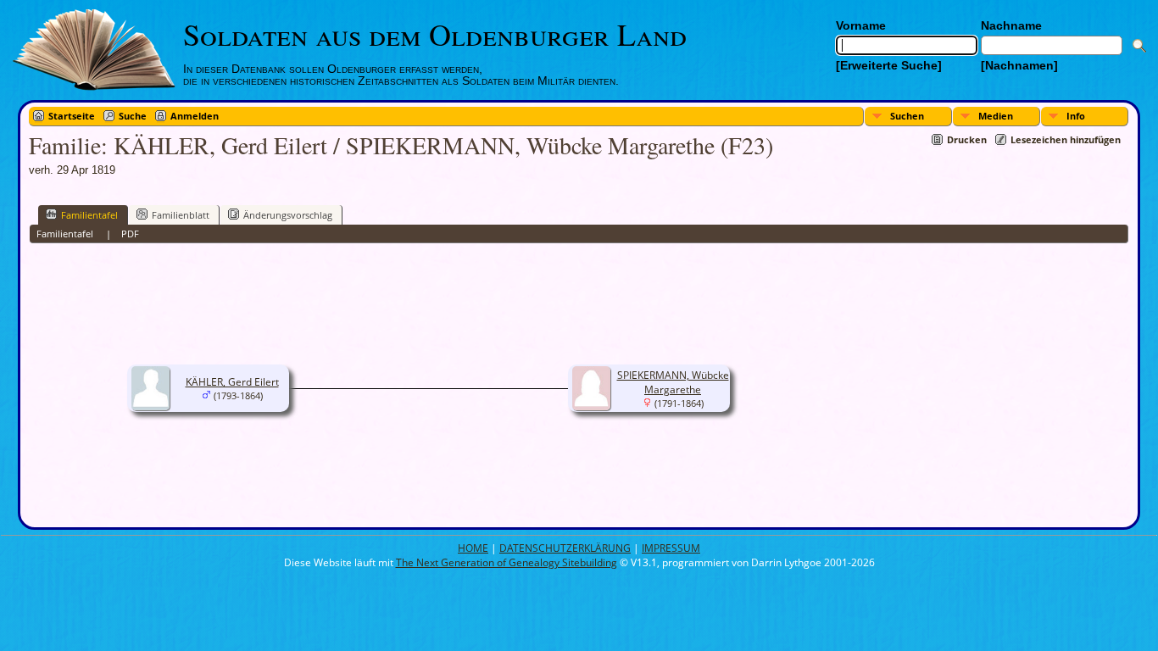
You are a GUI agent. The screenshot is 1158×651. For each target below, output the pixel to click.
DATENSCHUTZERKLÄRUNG (565, 548)
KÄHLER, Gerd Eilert (232, 382)
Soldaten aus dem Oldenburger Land (435, 34)
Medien (995, 115)
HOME (473, 548)
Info (1075, 115)
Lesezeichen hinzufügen (1065, 139)
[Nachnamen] (1019, 65)
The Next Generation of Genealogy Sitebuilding (506, 562)
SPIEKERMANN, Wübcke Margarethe (673, 382)
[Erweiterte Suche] (889, 65)
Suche (133, 115)
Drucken (967, 139)
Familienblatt (180, 215)
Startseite (71, 115)
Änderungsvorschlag (287, 215)
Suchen (907, 115)
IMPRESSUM (671, 548)
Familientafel (89, 215)
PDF (130, 233)
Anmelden (194, 115)
